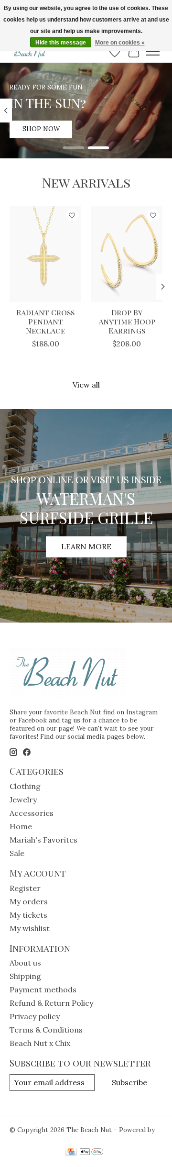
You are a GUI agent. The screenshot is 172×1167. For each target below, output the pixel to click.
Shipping (25, 976)
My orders (29, 901)
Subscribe (129, 1082)
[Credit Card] (71, 1152)
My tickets (28, 915)
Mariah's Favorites (43, 840)
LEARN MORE (86, 546)
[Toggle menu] (152, 51)
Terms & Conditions (46, 1029)
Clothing (25, 786)
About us (25, 962)
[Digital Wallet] (91, 1152)
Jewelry (23, 799)
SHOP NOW (41, 129)
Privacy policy (35, 1016)
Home (21, 826)
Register (25, 888)
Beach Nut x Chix (40, 1043)
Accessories (32, 813)
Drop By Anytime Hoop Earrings (126, 321)
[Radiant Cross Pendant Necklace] (45, 254)
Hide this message (60, 42)
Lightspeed (27, 1138)
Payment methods (43, 989)
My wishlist (30, 928)
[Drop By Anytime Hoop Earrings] (126, 254)
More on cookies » (120, 42)
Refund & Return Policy (51, 1003)
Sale (17, 853)
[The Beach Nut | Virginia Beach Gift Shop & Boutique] (29, 52)
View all (86, 384)
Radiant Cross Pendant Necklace (45, 321)
